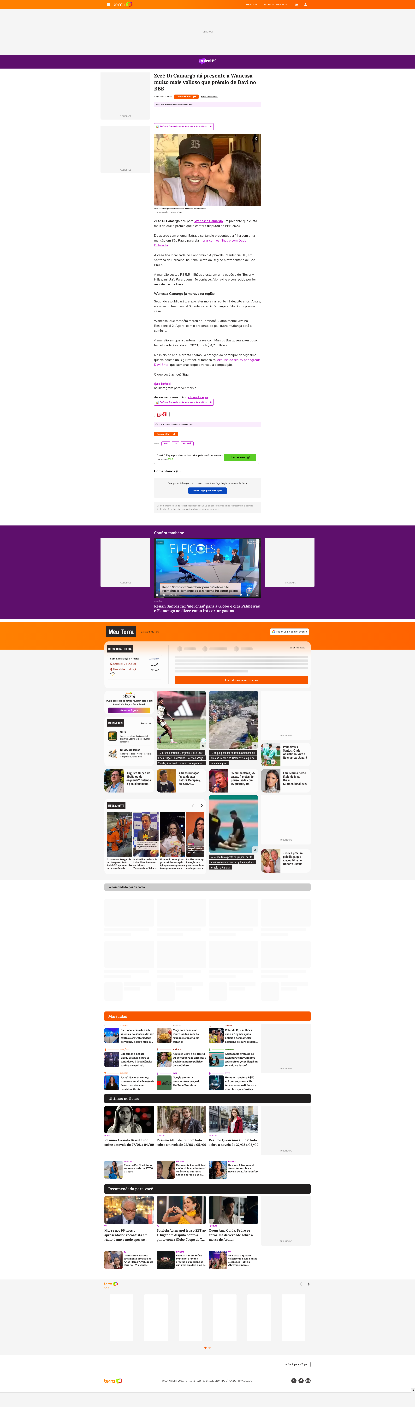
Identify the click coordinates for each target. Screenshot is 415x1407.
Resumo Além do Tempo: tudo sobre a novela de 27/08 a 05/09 (181, 1142)
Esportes (229, 1049)
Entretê (187, 443)
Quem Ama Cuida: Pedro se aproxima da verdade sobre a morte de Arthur (231, 1234)
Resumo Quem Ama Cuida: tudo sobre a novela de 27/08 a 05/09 (233, 1142)
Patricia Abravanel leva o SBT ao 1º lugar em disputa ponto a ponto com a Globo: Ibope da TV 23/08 (181, 1235)
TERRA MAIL (251, 4)
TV (175, 443)
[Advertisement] (286, 1170)
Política (177, 1049)
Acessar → (146, 722)
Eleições (158, 602)
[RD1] (161, 414)
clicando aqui (198, 397)
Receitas (177, 1026)
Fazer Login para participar (207, 490)
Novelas (108, 1136)
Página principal (123, 4)
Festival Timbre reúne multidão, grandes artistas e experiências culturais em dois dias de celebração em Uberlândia (191, 1260)
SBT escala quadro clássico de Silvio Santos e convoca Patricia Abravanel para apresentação (242, 1260)
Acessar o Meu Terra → (152, 631)
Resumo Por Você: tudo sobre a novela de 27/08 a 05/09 (138, 1168)
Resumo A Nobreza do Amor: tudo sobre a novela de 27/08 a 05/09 (243, 1168)
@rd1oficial (162, 384)
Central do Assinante (275, 4)
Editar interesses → (299, 647)
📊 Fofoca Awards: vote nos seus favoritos (181, 126)
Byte (175, 1073)
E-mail (296, 4)
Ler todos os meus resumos (241, 680)
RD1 (166, 443)
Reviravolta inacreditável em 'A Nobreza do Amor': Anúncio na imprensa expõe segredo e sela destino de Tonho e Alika (191, 1170)
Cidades (228, 1026)
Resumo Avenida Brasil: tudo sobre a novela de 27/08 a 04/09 (129, 1142)
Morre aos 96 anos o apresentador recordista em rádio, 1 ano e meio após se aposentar (126, 1235)
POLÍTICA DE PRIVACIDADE (237, 1380)
